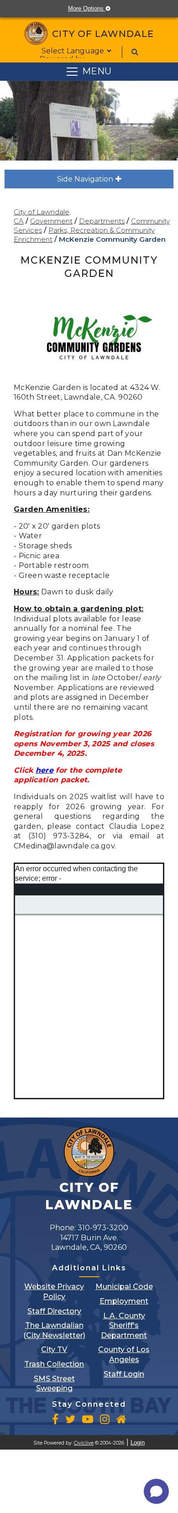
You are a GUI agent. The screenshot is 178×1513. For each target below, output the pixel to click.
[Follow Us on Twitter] (70, 1419)
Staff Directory (54, 1311)
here (44, 770)
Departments (102, 221)
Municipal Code (124, 1286)
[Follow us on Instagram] (105, 1419)
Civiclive (84, 1443)
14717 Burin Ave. (89, 1242)
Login (138, 1442)
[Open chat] (156, 1491)
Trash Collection (54, 1364)
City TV (54, 1349)
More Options (93, 8)
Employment (123, 1301)
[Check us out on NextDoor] (121, 1419)
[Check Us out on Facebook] (55, 1419)
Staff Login (124, 1374)
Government (51, 221)
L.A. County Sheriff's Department (124, 1325)
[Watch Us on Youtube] (87, 1419)
